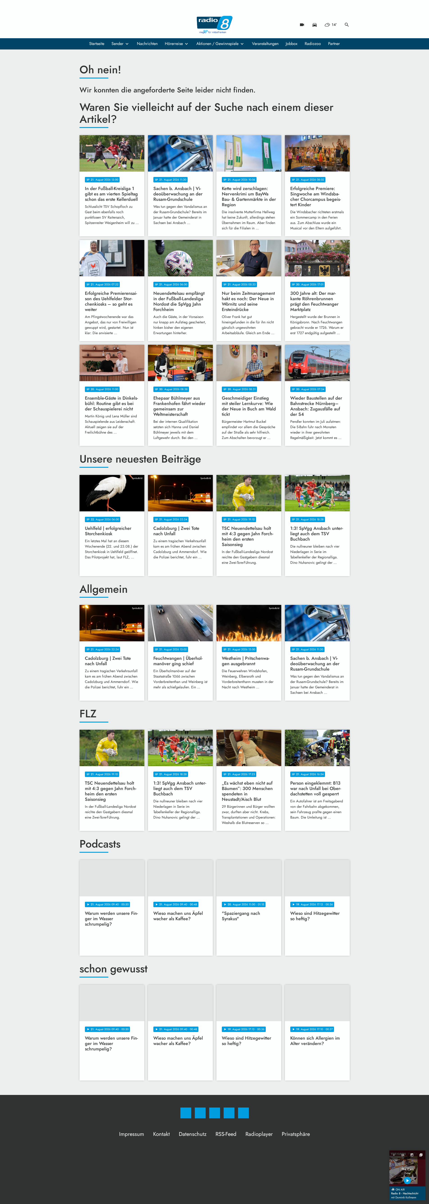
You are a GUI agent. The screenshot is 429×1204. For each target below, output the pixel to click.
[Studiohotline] (111, 24)
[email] (120, 24)
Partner (334, 44)
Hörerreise (174, 44)
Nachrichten (147, 44)
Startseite (96, 44)
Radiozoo (313, 44)
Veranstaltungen (265, 44)
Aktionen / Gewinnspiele (217, 44)
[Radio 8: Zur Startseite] (214, 25)
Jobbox (291, 44)
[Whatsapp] (102, 24)
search (347, 24)
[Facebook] (84, 24)
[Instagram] (93, 24)
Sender (117, 44)
